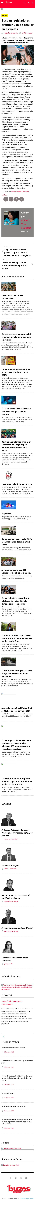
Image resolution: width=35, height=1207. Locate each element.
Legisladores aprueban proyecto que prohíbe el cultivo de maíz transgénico (17, 252)
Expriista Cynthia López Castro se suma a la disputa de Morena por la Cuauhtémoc (16, 638)
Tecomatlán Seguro (10, 865)
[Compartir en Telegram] (21, 199)
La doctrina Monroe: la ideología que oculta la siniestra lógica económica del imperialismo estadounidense (16, 1122)
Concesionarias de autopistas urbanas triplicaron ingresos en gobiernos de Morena (16, 781)
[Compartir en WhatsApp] (16, 199)
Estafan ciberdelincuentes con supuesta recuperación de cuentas (16, 411)
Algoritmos (6, 513)
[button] (3, 9)
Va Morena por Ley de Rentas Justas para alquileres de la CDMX (15, 372)
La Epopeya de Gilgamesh (13, 1148)
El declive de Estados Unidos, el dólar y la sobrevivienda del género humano (17, 833)
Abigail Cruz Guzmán (11, 33)
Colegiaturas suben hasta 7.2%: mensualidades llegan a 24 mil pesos (16, 542)
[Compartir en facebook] (5, 199)
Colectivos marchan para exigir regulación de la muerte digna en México (16, 337)
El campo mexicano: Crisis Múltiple (17, 928)
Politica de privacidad (27, 1199)
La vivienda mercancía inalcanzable (13, 1106)
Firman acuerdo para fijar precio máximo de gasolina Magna (14, 265)
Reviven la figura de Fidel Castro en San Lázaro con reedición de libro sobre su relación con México (17, 1078)
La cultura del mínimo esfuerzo (16, 484)
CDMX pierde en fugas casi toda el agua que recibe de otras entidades (16, 673)
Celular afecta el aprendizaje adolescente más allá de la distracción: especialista (15, 601)
